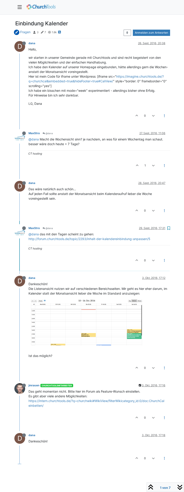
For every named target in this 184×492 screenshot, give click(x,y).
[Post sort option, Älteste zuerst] (127, 33)
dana (31, 43)
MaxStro (34, 133)
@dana (49, 133)
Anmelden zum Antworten (151, 32)
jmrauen (33, 385)
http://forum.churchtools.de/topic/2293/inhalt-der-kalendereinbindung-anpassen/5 (89, 239)
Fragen (25, 32)
